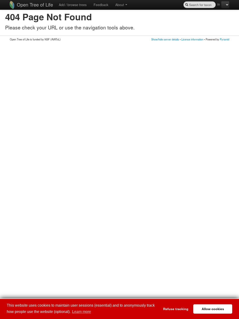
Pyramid (224, 39)
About (120, 4)
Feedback (101, 4)
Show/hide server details (165, 39)
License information (192, 39)
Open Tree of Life (34, 4)
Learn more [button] (81, 312)
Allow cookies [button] (213, 309)
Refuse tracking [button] (175, 309)
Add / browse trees (73, 4)
